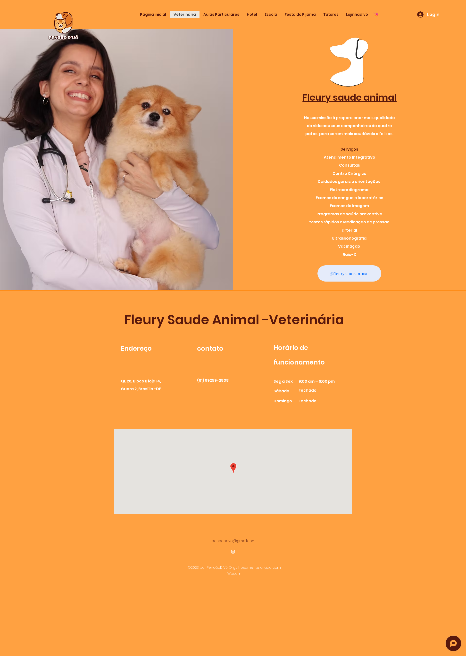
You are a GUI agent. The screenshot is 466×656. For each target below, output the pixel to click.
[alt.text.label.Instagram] (375, 14)
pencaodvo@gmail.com (234, 540)
